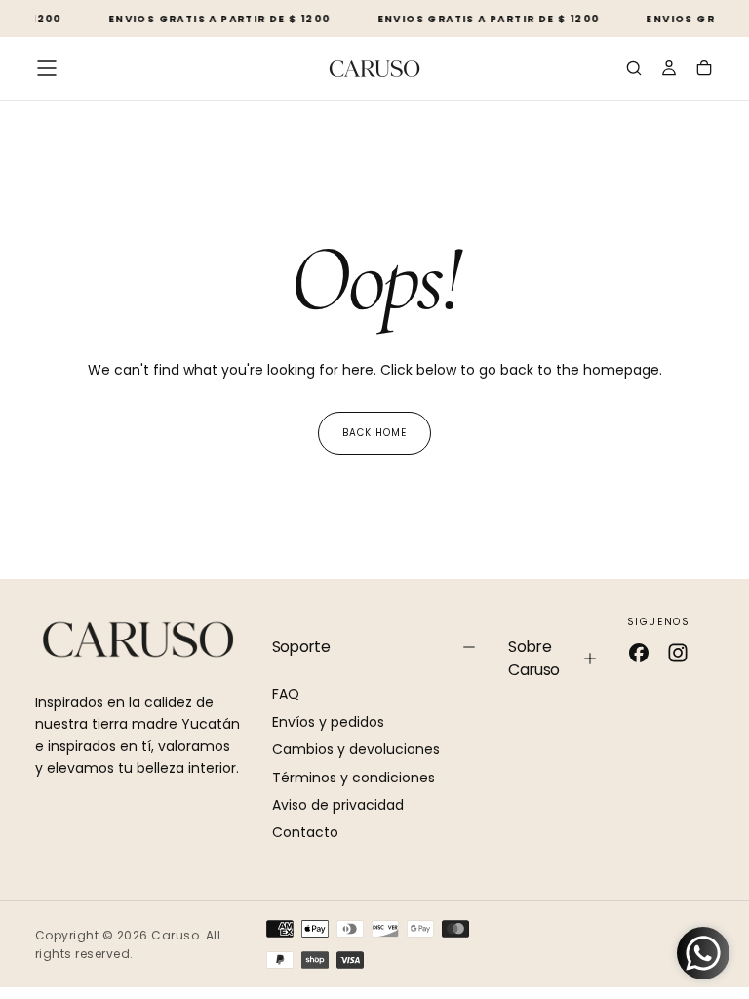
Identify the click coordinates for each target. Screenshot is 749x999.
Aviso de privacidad (338, 805)
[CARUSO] (138, 639)
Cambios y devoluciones (356, 749)
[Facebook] (638, 652)
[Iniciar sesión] (669, 70)
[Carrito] (704, 70)
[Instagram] (678, 652)
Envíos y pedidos (328, 722)
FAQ (285, 693)
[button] (47, 68)
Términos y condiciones (353, 777)
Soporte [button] (301, 646)
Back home (374, 432)
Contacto (305, 832)
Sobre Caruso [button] (533, 658)
